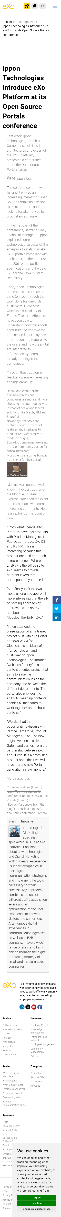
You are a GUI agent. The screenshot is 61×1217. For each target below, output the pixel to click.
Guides (6, 1066)
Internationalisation (13, 1029)
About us (35, 1085)
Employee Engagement (42, 1044)
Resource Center (11, 1126)
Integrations (9, 1046)
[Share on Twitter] (57, 608)
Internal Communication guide (14, 1103)
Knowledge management (37, 1031)
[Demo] (34, 6)
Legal (5, 1191)
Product (7, 1018)
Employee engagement (14, 1089)
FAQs (5, 1121)
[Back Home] (8, 8)
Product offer (37, 1073)
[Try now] (27, 6)
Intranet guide (10, 1080)
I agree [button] (36, 1197)
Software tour (10, 1025)
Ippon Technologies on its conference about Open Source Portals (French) (27, 795)
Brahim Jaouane (20, 821)
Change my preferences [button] (36, 1208)
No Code (7, 1037)
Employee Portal (39, 1025)
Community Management (37, 1050)
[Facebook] (39, 1007)
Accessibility (9, 1199)
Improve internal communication (11, 1159)
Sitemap (7, 1208)
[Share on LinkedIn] (57, 617)
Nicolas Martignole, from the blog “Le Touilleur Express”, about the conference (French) (27, 808)
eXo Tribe (7, 1165)
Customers (36, 1081)
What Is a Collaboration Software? (10, 1138)
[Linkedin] (22, 1007)
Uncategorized (25, 22)
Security (7, 1050)
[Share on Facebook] (57, 600)
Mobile (6, 1033)
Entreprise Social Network (39, 1038)
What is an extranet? (13, 1084)
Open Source (9, 1054)
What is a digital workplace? (11, 1074)
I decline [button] (37, 1203)
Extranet (34, 1056)
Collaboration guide (13, 1093)
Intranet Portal (10, 1130)
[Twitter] (27, 1007)
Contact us (8, 1204)
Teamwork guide (11, 1097)
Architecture (9, 1041)
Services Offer (37, 1077)
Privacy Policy (10, 1195)
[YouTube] (33, 1007)
